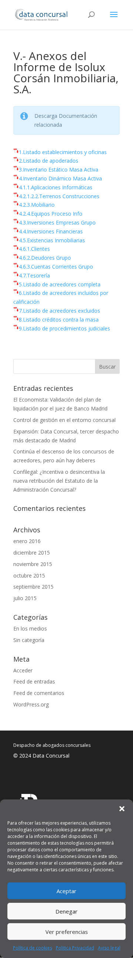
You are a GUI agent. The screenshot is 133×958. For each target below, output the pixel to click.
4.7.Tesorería (34, 275)
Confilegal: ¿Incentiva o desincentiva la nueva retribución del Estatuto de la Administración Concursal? (59, 480)
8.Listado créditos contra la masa (59, 319)
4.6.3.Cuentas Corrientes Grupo (56, 266)
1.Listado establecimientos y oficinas (63, 152)
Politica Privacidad (75, 948)
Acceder (23, 670)
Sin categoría (28, 639)
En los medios (30, 628)
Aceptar (66, 891)
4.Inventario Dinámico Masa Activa (60, 178)
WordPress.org (31, 704)
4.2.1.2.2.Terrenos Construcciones (59, 196)
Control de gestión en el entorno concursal (64, 419)
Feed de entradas (34, 681)
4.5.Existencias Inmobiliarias (52, 240)
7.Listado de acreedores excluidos (59, 310)
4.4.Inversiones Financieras (51, 231)
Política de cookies (32, 948)
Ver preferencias (66, 931)
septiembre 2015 (33, 586)
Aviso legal (109, 948)
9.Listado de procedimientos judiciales (64, 328)
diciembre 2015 (31, 552)
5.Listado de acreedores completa (59, 284)
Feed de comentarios (38, 692)
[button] (122, 808)
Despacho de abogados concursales (52, 745)
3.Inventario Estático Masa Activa (58, 169)
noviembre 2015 (32, 564)
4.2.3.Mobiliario (37, 204)
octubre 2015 (29, 575)
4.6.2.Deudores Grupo (45, 257)
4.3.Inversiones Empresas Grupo (57, 222)
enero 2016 (27, 541)
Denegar (66, 911)
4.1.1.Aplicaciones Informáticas (55, 187)
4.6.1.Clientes (34, 248)
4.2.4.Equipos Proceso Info (50, 213)
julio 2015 (25, 598)
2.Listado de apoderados (48, 160)
